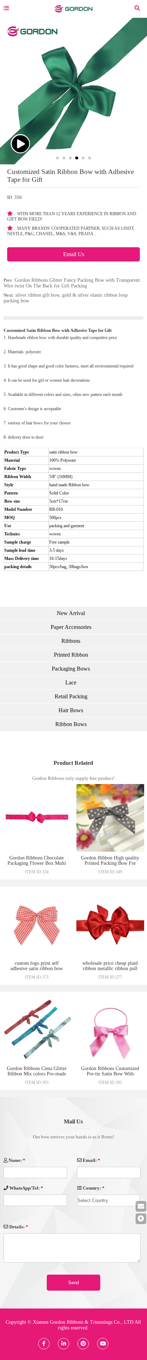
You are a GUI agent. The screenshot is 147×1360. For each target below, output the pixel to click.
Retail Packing (71, 696)
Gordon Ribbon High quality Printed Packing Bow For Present (110, 863)
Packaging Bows (71, 669)
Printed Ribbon (71, 655)
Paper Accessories (71, 627)
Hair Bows (71, 710)
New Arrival (71, 613)
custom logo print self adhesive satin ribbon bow (36, 966)
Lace (70, 682)
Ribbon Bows (71, 724)
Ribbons (70, 641)
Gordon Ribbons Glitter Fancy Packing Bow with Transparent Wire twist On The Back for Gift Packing (72, 283)
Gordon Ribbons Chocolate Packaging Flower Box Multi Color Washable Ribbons (36, 863)
